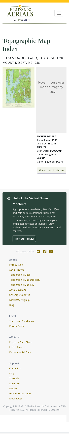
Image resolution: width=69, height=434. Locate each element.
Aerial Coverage (17, 289)
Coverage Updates (19, 294)
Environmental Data (20, 352)
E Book (13, 388)
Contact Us (15, 368)
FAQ (11, 373)
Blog (11, 305)
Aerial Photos (16, 269)
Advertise (14, 383)
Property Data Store (20, 342)
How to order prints (20, 393)
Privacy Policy (16, 326)
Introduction (16, 264)
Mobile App (15, 398)
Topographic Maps (19, 274)
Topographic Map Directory (24, 279)
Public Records (17, 347)
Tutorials (14, 378)
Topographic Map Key (21, 284)
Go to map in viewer (51, 170)
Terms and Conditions (21, 321)
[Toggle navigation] (59, 13)
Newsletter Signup (19, 299)
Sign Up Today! (24, 239)
